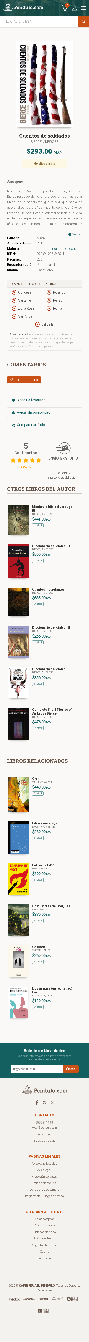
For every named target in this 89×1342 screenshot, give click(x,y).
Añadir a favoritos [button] (30, 400)
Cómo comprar (44, 1219)
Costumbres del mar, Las (51, 906)
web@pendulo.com (44, 1127)
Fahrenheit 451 (43, 865)
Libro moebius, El (45, 823)
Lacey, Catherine (43, 826)
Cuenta (44, 1251)
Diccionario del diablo (49, 669)
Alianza (42, 238)
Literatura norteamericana (57, 249)
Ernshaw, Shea (41, 909)
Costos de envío (45, 1225)
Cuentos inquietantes (48, 589)
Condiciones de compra (44, 1189)
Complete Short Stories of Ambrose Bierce (52, 711)
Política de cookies (44, 1183)
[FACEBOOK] (37, 1102)
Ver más (77, 234)
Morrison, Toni (42, 995)
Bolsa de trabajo (44, 1140)
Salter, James (41, 950)
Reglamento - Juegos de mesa (44, 1196)
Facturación (44, 1258)
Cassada (39, 947)
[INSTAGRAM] (52, 1102)
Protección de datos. (45, 1176)
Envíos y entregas (44, 1238)
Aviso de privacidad (45, 1163)
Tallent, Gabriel (43, 782)
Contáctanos (44, 1134)
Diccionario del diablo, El (51, 546)
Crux (35, 779)
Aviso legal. (44, 1170)
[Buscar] (83, 21)
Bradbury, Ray (41, 868)
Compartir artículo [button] (30, 425)
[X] (44, 1102)
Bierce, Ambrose (44, 142)
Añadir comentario (24, 380)
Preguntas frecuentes (44, 1245)
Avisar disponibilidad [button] (33, 412)
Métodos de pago (44, 1232)
